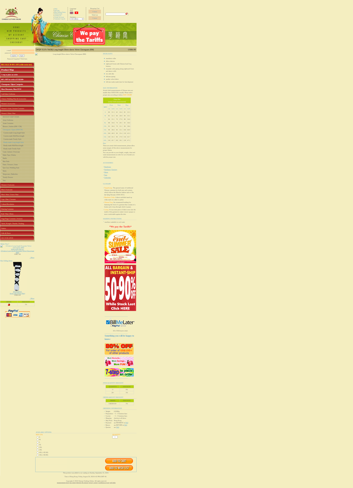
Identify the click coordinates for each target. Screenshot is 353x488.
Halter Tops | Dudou (9, 155)
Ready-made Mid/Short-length (13, 146)
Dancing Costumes (7, 209)
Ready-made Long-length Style (13, 142)
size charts (72, 482)
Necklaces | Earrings (110, 169)
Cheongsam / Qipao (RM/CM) (13, 130)
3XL (40, 450)
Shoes (106, 172)
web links (112, 482)
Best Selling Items (60, 12)
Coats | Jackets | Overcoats (11, 152)
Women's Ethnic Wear (8, 113)
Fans (105, 175)
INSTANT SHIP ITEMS (11, 117)
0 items (95, 11)
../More (32, 257)
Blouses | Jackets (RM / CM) (12, 126)
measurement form (63, 482)
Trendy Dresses (8, 177)
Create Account (59, 17)
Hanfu (5, 158)
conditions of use (103, 482)
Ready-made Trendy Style (11, 149)
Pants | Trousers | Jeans (10, 165)
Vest (4, 180)
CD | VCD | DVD (7, 238)
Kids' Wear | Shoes (7, 214)
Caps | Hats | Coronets (8, 199)
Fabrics (3, 228)
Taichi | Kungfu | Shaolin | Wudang (12, 224)
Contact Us (57, 15)
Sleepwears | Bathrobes (10, 174)
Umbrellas (107, 177)
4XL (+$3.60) (43, 452)
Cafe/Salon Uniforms (8, 94)
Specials (56, 10)
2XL (40, 447)
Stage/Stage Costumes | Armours (12, 219)
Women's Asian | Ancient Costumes (12, 109)
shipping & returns (82, 482)
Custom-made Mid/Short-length (13, 136)
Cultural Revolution (7, 204)
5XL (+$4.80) (43, 455)
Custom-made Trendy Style (12, 139)
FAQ (55, 9)
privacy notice (93, 482)
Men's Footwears (7, 190)
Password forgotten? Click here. (17, 59)
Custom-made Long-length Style (14, 133)
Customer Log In (59, 19)
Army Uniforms (8, 120)
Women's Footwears (7, 185)
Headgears (107, 167)
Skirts (4, 171)
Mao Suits (6, 161)
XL (40, 444)
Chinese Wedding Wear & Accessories (13, 99)
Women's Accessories (8, 104)
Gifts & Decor (6, 233)
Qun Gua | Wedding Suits (11, 168)
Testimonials (58, 14)
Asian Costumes (8, 123)
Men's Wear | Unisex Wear (9, 195)
